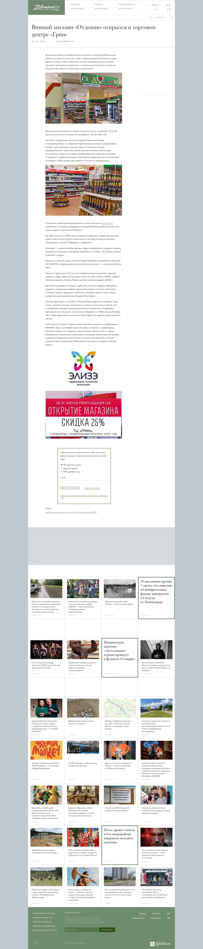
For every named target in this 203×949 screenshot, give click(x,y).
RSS (168, 918)
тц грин (68, 512)
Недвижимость (127, 4)
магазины (50, 512)
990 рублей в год (71, 471)
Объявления (101, 9)
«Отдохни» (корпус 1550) (84, 512)
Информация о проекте (45, 930)
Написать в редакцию (44, 926)
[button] (70, 488)
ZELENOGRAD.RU (65, 41)
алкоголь (59, 512)
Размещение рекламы (44, 913)
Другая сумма (70, 468)
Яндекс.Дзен (156, 918)
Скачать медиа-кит (43, 918)
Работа (98, 4)
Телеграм (142, 913)
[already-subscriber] (92, 488)
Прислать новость (43, 922)
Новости (75, 4)
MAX (168, 913)
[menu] (101, 6)
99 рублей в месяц (72, 464)
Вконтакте (156, 913)
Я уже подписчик (92, 487)
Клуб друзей (125, 9)
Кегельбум (107, 223)
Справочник (77, 9)
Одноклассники (138, 918)
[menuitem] (77, 4)
